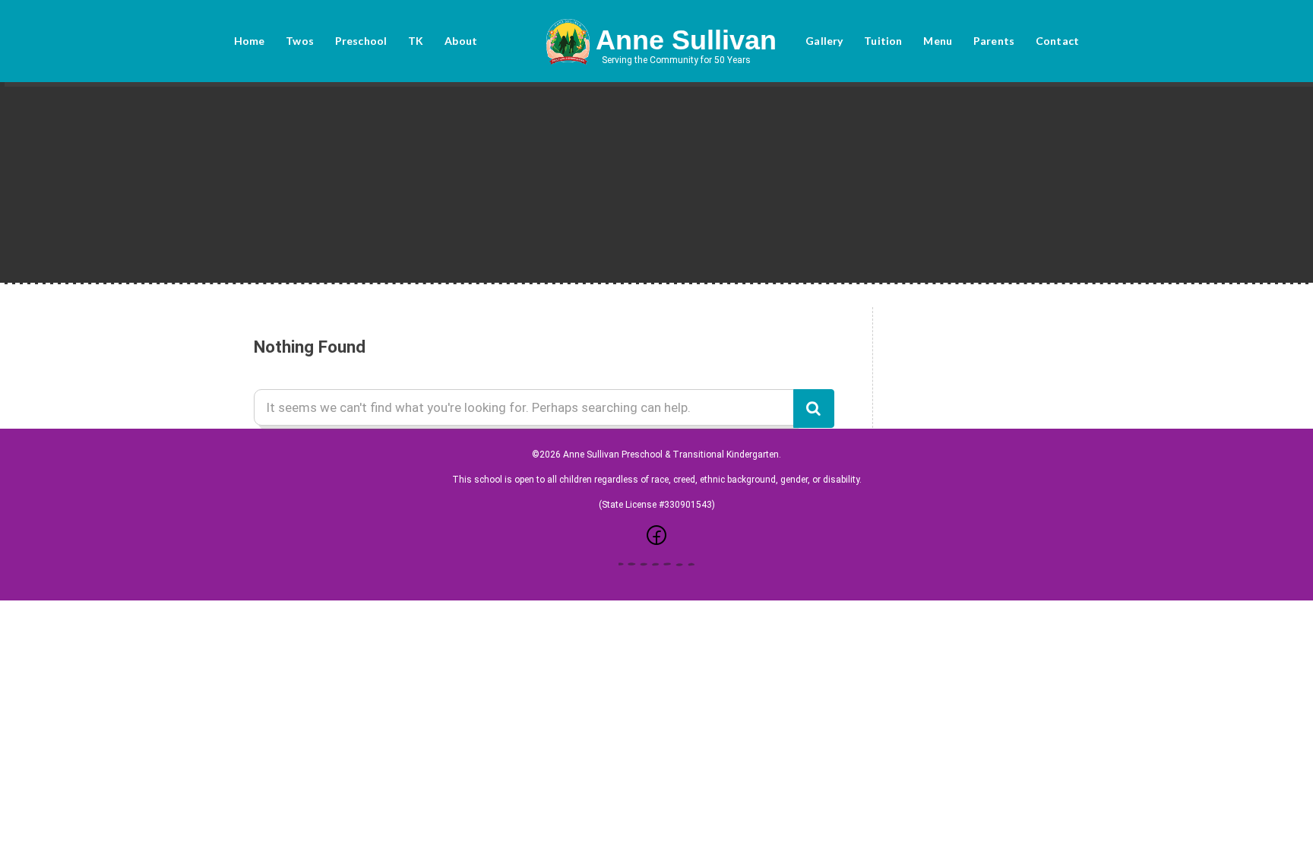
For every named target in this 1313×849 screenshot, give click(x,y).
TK (415, 40)
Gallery (824, 40)
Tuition (883, 40)
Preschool (361, 40)
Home (249, 40)
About (461, 40)
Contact (1057, 40)
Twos (300, 40)
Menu (937, 40)
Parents (993, 40)
